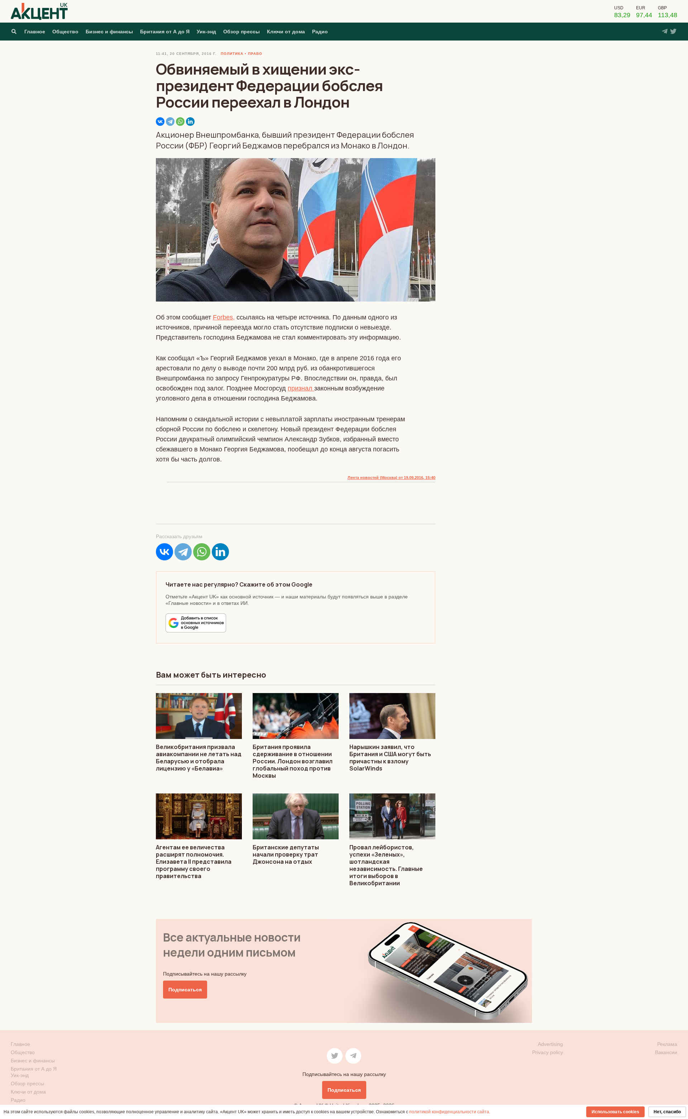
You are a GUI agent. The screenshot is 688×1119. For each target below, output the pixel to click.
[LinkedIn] (190, 121)
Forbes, (224, 317)
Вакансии (666, 1052)
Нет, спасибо (667, 1111)
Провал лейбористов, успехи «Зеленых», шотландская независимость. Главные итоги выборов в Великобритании (386, 865)
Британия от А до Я (165, 31)
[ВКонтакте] (160, 121)
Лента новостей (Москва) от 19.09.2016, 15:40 (391, 477)
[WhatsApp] (180, 121)
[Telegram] (170, 121)
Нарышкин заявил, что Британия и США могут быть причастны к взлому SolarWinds (390, 757)
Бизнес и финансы (109, 31)
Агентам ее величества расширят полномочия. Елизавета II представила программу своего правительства (193, 861)
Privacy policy (547, 1052)
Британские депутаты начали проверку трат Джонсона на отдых (286, 854)
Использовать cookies (615, 1111)
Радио (320, 31)
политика (232, 54)
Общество (65, 31)
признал (301, 388)
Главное (34, 31)
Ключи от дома (286, 31)
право (255, 54)
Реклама (667, 1044)
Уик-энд (206, 31)
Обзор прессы (241, 31)
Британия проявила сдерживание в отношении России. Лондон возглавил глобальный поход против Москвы (293, 761)
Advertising (550, 1044)
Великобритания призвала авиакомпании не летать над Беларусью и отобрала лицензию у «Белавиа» (199, 757)
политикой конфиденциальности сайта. (449, 1111)
